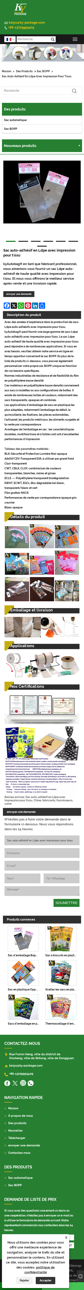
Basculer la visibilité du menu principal (75, 39)
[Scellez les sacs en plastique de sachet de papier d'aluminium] (61, 972)
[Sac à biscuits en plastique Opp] (61, 938)
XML (70, 1270)
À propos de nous (20, 1115)
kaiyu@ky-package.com (27, 22)
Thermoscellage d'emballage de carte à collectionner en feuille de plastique (61, 1023)
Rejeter (24, 1280)
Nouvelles (15, 1130)
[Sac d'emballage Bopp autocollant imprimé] (23, 938)
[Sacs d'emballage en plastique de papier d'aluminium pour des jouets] (23, 1006)
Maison (6, 71)
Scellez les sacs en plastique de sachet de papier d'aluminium (61, 989)
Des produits (24, 71)
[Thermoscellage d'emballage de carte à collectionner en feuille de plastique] (61, 1006)
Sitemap (75, 1266)
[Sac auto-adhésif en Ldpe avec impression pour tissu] (42, 193)
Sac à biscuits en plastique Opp (61, 955)
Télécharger (16, 1138)
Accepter (45, 1280)
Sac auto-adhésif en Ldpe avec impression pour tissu (36, 76)
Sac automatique (15, 120)
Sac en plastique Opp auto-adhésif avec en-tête (24, 989)
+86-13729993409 (21, 27)
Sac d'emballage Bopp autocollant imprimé (24, 955)
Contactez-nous (19, 1153)
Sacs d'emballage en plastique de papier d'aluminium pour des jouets (24, 1023)
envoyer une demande (18, 294)
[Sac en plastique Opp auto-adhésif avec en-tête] (23, 972)
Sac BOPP (43, 71)
